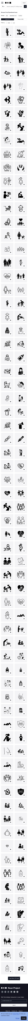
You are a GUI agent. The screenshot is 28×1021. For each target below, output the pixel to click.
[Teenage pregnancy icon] (7, 181)
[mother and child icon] (7, 398)
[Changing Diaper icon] (21, 317)
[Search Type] (3, 6)
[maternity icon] (7, 330)
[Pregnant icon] (21, 262)
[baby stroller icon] (7, 208)
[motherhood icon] (21, 371)
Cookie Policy (16, 1013)
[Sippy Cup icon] (7, 832)
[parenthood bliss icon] (7, 154)
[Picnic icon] (21, 778)
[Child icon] (21, 167)
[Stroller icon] (7, 574)
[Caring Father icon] (7, 859)
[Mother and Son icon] (21, 480)
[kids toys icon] (21, 764)
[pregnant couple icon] (21, 452)
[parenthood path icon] (21, 154)
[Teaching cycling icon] (21, 805)
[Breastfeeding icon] (7, 751)
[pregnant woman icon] (7, 887)
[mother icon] (7, 792)
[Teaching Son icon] (7, 452)
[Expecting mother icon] (7, 764)
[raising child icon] (7, 602)
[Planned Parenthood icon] (7, 167)
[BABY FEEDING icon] (21, 629)
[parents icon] (7, 262)
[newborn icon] (21, 574)
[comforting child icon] (7, 900)
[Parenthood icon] (7, 32)
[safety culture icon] (21, 724)
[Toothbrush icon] (7, 954)
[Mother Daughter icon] (21, 412)
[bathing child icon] (7, 805)
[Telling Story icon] (7, 344)
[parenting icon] (21, 303)
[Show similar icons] (10, 35)
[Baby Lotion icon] (21, 873)
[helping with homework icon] (21, 642)
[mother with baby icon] (7, 507)
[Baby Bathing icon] (21, 195)
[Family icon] (21, 222)
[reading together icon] (21, 846)
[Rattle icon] (21, 941)
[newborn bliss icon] (21, 954)
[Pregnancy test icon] (7, 439)
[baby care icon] (7, 195)
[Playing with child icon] (7, 927)
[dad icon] (21, 330)
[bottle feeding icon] (7, 914)
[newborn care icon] (21, 466)
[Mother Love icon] (21, 385)
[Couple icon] (21, 398)
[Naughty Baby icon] (7, 656)
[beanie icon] (21, 900)
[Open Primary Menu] (2, 2)
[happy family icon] (7, 371)
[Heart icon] (7, 846)
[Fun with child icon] (21, 968)
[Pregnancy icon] (21, 181)
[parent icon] (7, 222)
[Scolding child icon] (7, 534)
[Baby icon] (21, 208)
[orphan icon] (21, 914)
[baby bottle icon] (21, 357)
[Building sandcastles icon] (21, 751)
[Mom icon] (21, 235)
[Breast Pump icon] (7, 412)
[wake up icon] (21, 344)
